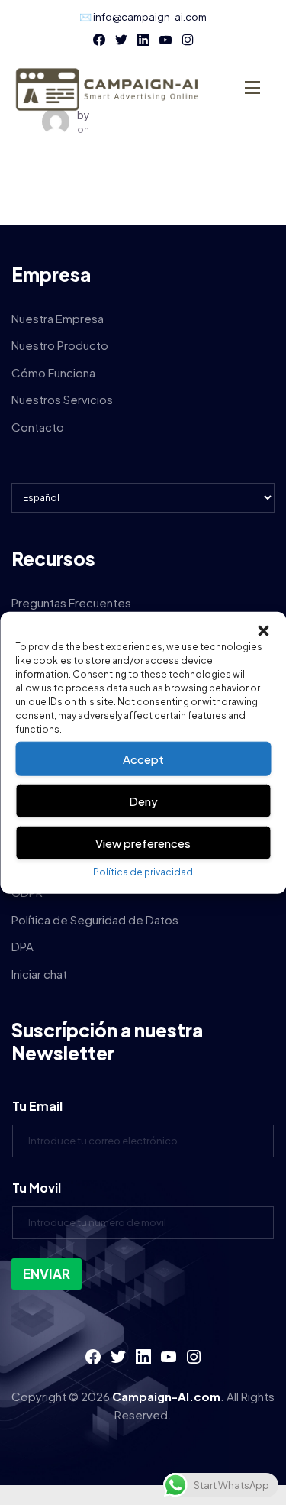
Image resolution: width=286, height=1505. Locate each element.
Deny (143, 800)
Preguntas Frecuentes (71, 602)
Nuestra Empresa (57, 318)
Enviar (46, 1273)
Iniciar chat (39, 973)
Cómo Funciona (53, 372)
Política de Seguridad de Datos (94, 919)
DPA (22, 946)
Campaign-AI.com (166, 1396)
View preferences (143, 842)
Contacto (37, 426)
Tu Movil (36, 1187)
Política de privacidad (143, 872)
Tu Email (37, 1106)
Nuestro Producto (59, 345)
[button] (263, 631)
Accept (143, 758)
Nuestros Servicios (62, 399)
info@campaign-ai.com (150, 17)
